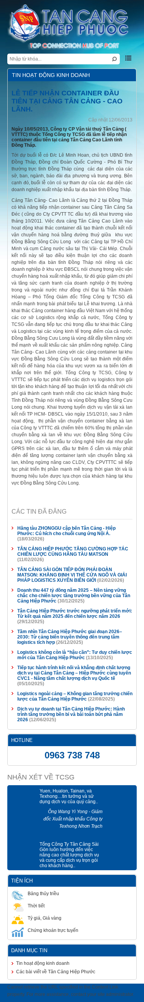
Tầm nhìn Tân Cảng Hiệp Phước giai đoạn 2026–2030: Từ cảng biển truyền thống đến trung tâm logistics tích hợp (72, 595)
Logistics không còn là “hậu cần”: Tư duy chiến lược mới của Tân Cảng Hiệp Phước (70, 613)
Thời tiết (31, 858)
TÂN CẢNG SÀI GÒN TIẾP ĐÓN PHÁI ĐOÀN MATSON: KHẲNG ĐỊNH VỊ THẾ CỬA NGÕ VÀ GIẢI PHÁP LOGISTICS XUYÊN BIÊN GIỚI (71, 538)
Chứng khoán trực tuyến (48, 883)
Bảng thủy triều (39, 846)
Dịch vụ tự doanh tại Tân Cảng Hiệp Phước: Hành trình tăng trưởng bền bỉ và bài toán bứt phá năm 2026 (72, 664)
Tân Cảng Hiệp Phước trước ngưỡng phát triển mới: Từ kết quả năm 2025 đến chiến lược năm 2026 (74, 577)
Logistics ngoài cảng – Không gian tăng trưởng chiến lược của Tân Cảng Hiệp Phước (70, 649)
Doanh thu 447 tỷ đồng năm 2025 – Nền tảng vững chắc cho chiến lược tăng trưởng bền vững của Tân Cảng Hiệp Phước (73, 559)
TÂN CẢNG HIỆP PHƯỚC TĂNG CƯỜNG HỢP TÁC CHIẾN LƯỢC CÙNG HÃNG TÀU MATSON (68, 520)
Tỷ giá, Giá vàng (40, 871)
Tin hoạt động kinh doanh (38, 916)
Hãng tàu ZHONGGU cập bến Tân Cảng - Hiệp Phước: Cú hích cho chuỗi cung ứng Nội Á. (75, 505)
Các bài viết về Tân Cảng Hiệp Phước (51, 924)
